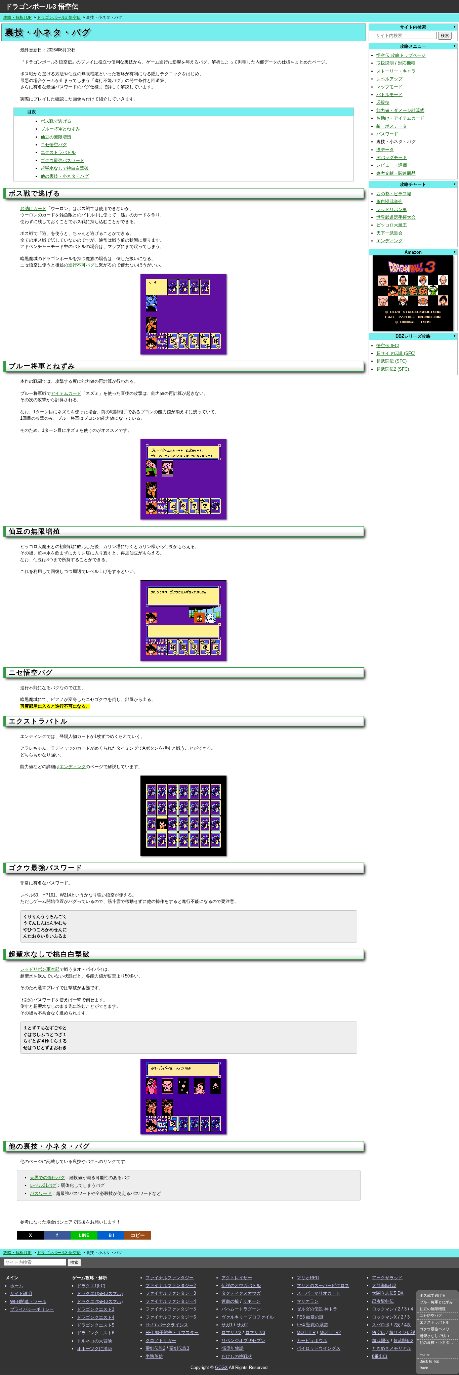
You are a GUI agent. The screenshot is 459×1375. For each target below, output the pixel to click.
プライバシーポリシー (32, 1309)
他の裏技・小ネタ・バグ (65, 176)
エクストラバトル (58, 152)
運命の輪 (230, 1301)
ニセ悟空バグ (54, 144)
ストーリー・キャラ (396, 71)
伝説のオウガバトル (241, 1285)
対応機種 (406, 63)
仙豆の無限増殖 (56, 136)
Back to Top (429, 1361)
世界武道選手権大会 (396, 217)
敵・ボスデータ (391, 126)
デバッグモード (391, 157)
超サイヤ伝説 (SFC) (395, 353)
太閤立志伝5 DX (388, 1293)
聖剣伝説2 (155, 1348)
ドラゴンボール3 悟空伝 (41, 6)
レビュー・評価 (391, 165)
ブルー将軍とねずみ (60, 128)
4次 (407, 1324)
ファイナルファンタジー (169, 1277)
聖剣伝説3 (179, 1348)
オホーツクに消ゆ (94, 1348)
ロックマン (383, 1308)
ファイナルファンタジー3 (170, 1293)
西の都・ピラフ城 (393, 193)
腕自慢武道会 (389, 201)
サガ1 (227, 1324)
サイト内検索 (413, 27)
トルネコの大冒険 (94, 1340)
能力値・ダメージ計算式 (400, 110)
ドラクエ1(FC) (91, 1285)
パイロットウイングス (318, 1348)
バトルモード (389, 94)
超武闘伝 (380, 1340)
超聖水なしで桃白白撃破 (65, 168)
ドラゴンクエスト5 (95, 1325)
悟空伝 (378, 1332)
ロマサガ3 (255, 1332)
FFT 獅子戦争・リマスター (172, 1332)
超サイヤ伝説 (402, 1332)
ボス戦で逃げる (56, 121)
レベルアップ (389, 78)
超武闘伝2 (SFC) (392, 369)
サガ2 (242, 1324)
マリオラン (308, 1301)
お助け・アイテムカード (400, 118)
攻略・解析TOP (17, 17)
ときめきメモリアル (391, 1348)
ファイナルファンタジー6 (170, 1317)
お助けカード (33, 208)
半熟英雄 (154, 1356)
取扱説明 (385, 63)
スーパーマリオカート (318, 1293)
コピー (138, 1235)
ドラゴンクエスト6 (95, 1332)
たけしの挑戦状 (236, 1356)
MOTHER (306, 1332)
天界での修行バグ (47, 1177)
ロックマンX (384, 1317)
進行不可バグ (81, 264)
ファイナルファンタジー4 (170, 1301)
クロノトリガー (160, 1340)
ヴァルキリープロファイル (247, 1317)
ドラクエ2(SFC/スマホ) (100, 1301)
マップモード (389, 86)
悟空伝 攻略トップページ (401, 55)
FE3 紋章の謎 (310, 1317)
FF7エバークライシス (166, 1324)
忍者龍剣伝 (383, 1301)
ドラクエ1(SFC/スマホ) (100, 1293)
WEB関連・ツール (28, 1301)
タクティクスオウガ (241, 1293)
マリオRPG (308, 1277)
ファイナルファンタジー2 (170, 1285)
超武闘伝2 (403, 1340)
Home (424, 1354)
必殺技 (382, 102)
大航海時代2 (384, 1285)
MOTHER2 (330, 1332)
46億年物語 (232, 1348)
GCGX (221, 1367)
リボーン (251, 1301)
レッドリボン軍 (391, 209)
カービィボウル (312, 1340)
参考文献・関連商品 (396, 173)
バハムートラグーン (241, 1308)
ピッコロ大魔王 (391, 224)
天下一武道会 (389, 233)
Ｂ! (111, 1235)
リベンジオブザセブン (243, 1340)
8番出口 (379, 1356)
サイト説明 (21, 1293)
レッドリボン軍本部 (39, 969)
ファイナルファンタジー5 (170, 1308)
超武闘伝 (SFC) (391, 361)
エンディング (72, 766)
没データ (385, 149)
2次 (396, 1324)
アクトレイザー (236, 1277)
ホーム (16, 1285)
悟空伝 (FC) (387, 345)
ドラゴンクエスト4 (95, 1317)
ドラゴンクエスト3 (95, 1309)
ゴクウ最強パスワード (62, 160)
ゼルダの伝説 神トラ (317, 1308)
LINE (84, 1235)
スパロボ (380, 1324)
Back (424, 1368)
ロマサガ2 (231, 1332)
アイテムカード (66, 393)
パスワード (41, 1193)
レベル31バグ (43, 1185)
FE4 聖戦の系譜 (312, 1324)
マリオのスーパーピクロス (323, 1285)
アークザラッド (387, 1277)
